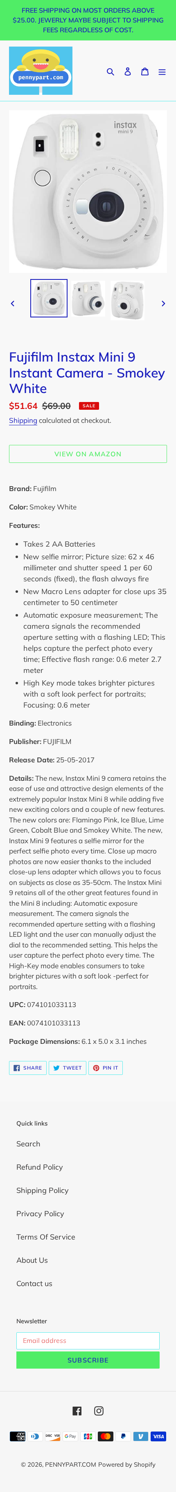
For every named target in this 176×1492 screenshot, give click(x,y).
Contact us (34, 1283)
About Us (32, 1260)
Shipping (23, 420)
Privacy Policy (40, 1213)
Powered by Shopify (127, 1464)
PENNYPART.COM (70, 1464)
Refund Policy (39, 1167)
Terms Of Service (45, 1237)
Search (28, 1143)
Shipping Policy (42, 1190)
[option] (49, 298)
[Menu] (162, 70)
